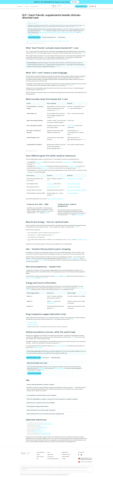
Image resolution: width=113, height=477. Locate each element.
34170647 (41, 426)
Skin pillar (77, 186)
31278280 (44, 430)
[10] (39, 212)
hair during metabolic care (73, 258)
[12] (39, 163)
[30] (78, 226)
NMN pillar (83, 190)
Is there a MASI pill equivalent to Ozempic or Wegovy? (41, 384)
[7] (81, 139)
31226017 (36, 425)
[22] (44, 30)
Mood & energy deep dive (73, 190)
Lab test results (40, 456)
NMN (68, 108)
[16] (38, 33)
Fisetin (55, 186)
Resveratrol (50, 186)
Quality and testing (38, 347)
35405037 (35, 430)
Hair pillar (77, 183)
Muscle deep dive (71, 178)
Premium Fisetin (73, 32)
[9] (35, 163)
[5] (69, 58)
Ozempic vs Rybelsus (72, 193)
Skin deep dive (71, 186)
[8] (34, 33)
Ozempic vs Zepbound (33, 324)
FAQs (37, 458)
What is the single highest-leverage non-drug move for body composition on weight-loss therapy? (52, 399)
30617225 (39, 429)
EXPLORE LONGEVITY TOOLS (81, 6)
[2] (75, 26)
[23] (44, 89)
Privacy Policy (51, 454)
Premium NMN (42, 32)
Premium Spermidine (63, 32)
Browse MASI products (34, 37)
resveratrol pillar (80, 214)
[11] (35, 33)
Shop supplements (40, 452)
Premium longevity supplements (55, 198)
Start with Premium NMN (34, 373)
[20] (43, 30)
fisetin (40, 277)
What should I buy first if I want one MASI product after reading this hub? (45, 413)
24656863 (36, 429)
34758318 (41, 430)
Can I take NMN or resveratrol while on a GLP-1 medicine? (41, 395)
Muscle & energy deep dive (49, 37)
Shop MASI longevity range (34, 357)
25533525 (43, 434)
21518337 (37, 431)
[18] (80, 26)
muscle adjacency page (81, 239)
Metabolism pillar (55, 357)
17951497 (40, 431)
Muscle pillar (80, 178)
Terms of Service (65, 456)
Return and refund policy (53, 458)
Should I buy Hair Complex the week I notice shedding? (41, 402)
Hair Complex (70, 125)
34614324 (44, 426)
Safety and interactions (60, 345)
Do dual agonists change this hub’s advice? (38, 406)
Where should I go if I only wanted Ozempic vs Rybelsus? (41, 410)
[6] (79, 26)
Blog (49, 452)
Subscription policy (66, 454)
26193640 (40, 434)
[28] (86, 52)
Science (38, 454)
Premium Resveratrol (52, 32)
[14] (36, 33)
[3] (68, 58)
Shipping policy (65, 452)
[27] (84, 52)
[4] (74, 387)
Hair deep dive (61, 37)
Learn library (45, 357)
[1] (74, 26)
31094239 (49, 434)
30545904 (39, 425)
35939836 (37, 430)
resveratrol (34, 277)
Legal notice (50, 456)
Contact (64, 458)
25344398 (46, 434)
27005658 (34, 431)
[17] (47, 277)
